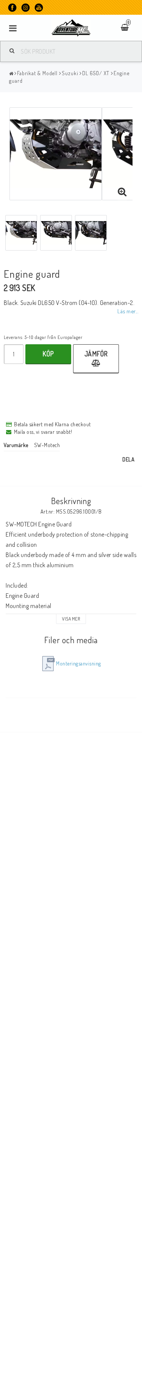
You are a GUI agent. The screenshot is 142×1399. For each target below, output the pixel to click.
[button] (122, 192)
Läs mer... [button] (127, 311)
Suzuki (70, 73)
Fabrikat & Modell (37, 73)
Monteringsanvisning (78, 663)
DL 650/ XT (95, 73)
